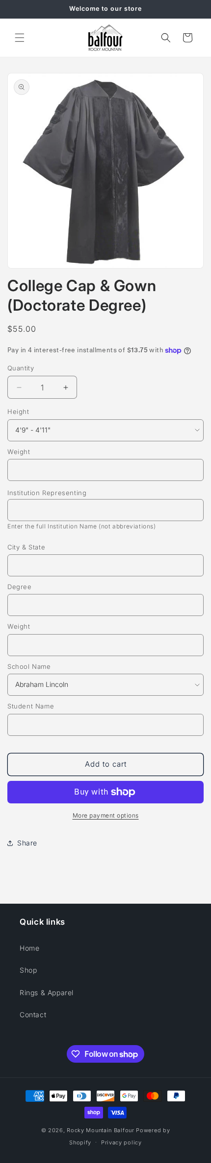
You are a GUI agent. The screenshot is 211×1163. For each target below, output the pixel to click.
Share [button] (27, 843)
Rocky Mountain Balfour (100, 1130)
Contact (33, 1014)
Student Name (30, 706)
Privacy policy (121, 1142)
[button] (19, 37)
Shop (28, 970)
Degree (19, 587)
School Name (29, 666)
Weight (18, 452)
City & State (26, 547)
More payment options (106, 815)
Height (18, 411)
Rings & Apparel (47, 992)
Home (29, 948)
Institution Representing (46, 493)
